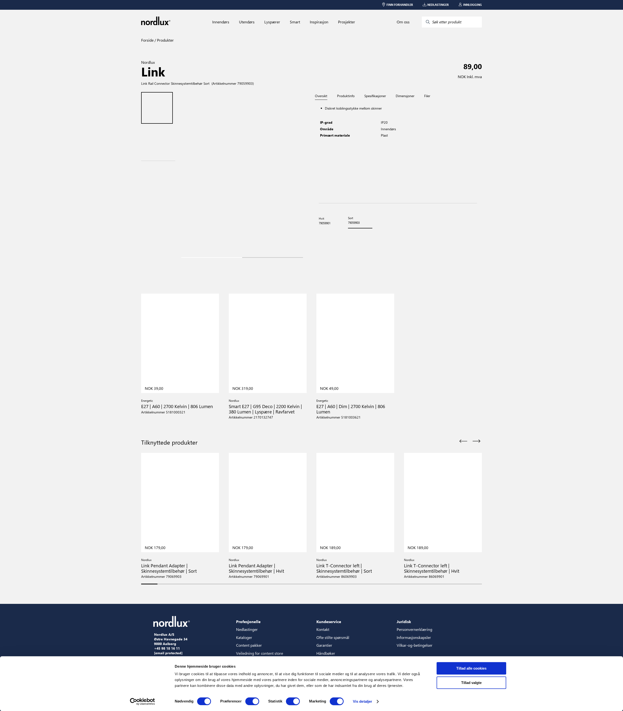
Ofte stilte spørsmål (332, 637)
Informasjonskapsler (414, 637)
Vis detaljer (362, 701)
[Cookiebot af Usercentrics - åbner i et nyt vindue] (142, 701)
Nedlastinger (247, 629)
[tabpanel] (398, 151)
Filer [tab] (427, 96)
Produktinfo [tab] (346, 96)
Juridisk (404, 621)
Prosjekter (346, 22)
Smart (295, 22)
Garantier (324, 645)
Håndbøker (325, 653)
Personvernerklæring (414, 629)
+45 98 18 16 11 (167, 648)
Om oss (403, 22)
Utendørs (247, 22)
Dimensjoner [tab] (405, 96)
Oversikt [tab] (321, 96)
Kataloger (244, 637)
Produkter (165, 40)
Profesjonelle (248, 621)
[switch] (252, 701)
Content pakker (249, 645)
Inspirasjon (319, 22)
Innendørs (220, 22)
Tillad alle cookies (471, 668)
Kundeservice (328, 621)
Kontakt (322, 629)
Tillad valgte (471, 683)
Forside (147, 40)
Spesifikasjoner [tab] (375, 96)
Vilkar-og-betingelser (414, 645)
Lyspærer (272, 22)
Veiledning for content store (259, 653)
